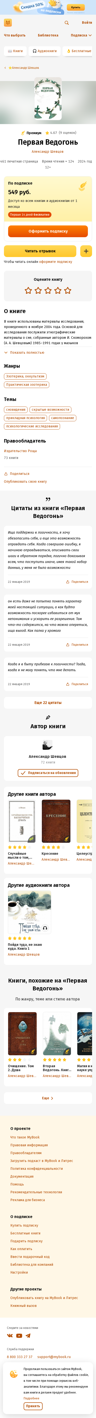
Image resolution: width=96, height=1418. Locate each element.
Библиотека (48, 35)
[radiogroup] (48, 290)
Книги (18, 51)
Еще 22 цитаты (48, 702)
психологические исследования (32, 426)
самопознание (62, 418)
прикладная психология (25, 418)
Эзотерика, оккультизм (25, 376)
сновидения (15, 410)
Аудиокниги (47, 51)
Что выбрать (15, 35)
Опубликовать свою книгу (25, 482)
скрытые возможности (50, 410)
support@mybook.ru (54, 1357)
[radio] (28, 290)
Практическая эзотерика (26, 385)
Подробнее (31, 1398)
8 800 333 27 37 (19, 1357)
